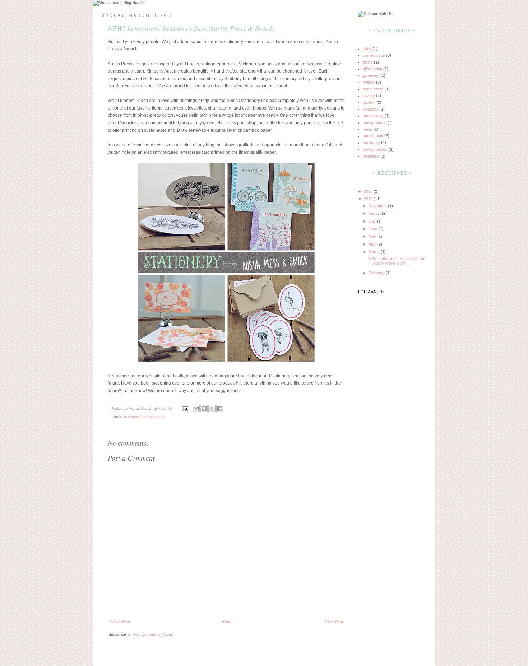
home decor (373, 89)
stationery (156, 417)
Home (227, 622)
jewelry (369, 95)
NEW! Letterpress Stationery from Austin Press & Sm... (396, 260)
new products (135, 417)
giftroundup (372, 69)
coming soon (374, 55)
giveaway (371, 75)
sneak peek (373, 136)
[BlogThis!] (204, 408)
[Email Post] (184, 408)
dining (368, 62)
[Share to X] (212, 408)
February (377, 273)
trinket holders (375, 149)
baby (367, 49)
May (373, 236)
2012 (369, 199)
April (373, 244)
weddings (371, 156)
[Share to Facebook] (219, 408)
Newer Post (120, 622)
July (373, 221)
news (367, 129)
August (375, 213)
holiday (369, 82)
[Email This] (196, 408)
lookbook (371, 109)
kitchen (369, 102)
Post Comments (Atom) (153, 634)
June (373, 229)
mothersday (373, 115)
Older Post (333, 622)
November (378, 206)
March (375, 252)
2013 (369, 191)
